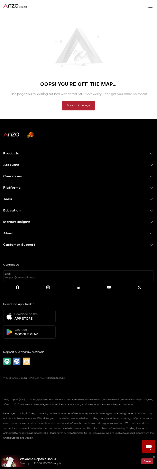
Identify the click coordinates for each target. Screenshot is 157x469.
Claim (147, 461)
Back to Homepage (78, 105)
